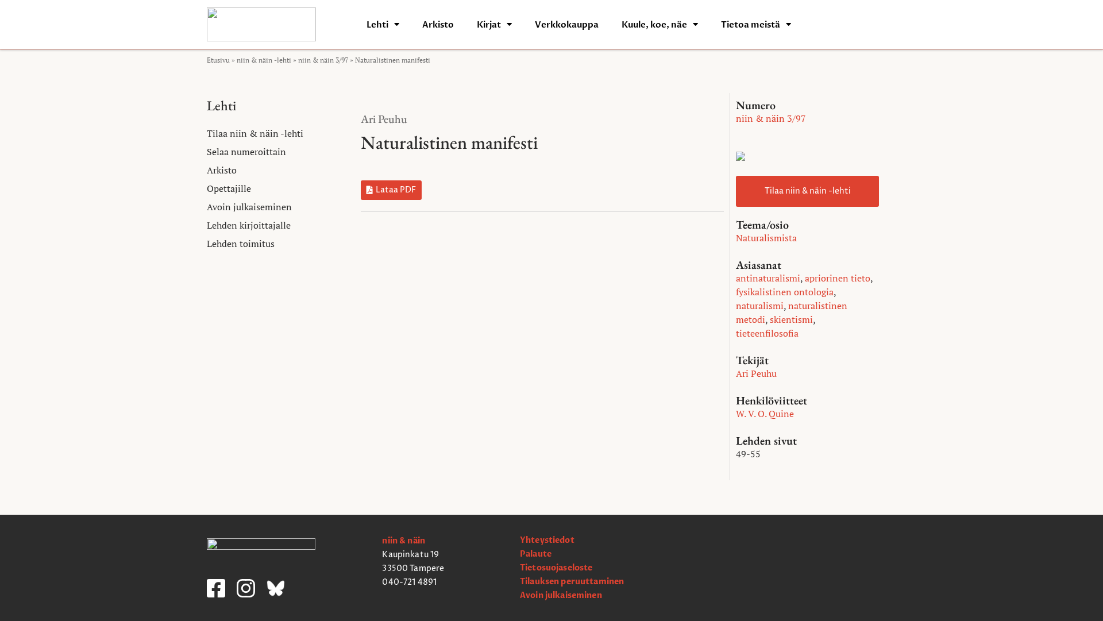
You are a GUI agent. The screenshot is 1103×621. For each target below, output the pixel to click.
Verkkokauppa (567, 24)
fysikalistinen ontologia (785, 292)
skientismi (791, 319)
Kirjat (489, 24)
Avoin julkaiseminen (249, 206)
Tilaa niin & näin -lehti (255, 133)
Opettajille (229, 188)
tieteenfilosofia (767, 333)
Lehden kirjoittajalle (249, 225)
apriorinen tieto (837, 278)
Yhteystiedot (547, 540)
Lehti (377, 24)
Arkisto (438, 24)
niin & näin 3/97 (323, 60)
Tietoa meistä (750, 24)
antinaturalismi (768, 278)
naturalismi (760, 305)
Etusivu (218, 60)
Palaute (536, 554)
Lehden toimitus (241, 243)
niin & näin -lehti (264, 60)
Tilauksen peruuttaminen (572, 581)
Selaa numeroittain (246, 151)
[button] (391, 190)
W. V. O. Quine (765, 413)
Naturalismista (766, 238)
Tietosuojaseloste (556, 567)
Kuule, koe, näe (654, 24)
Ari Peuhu (384, 118)
